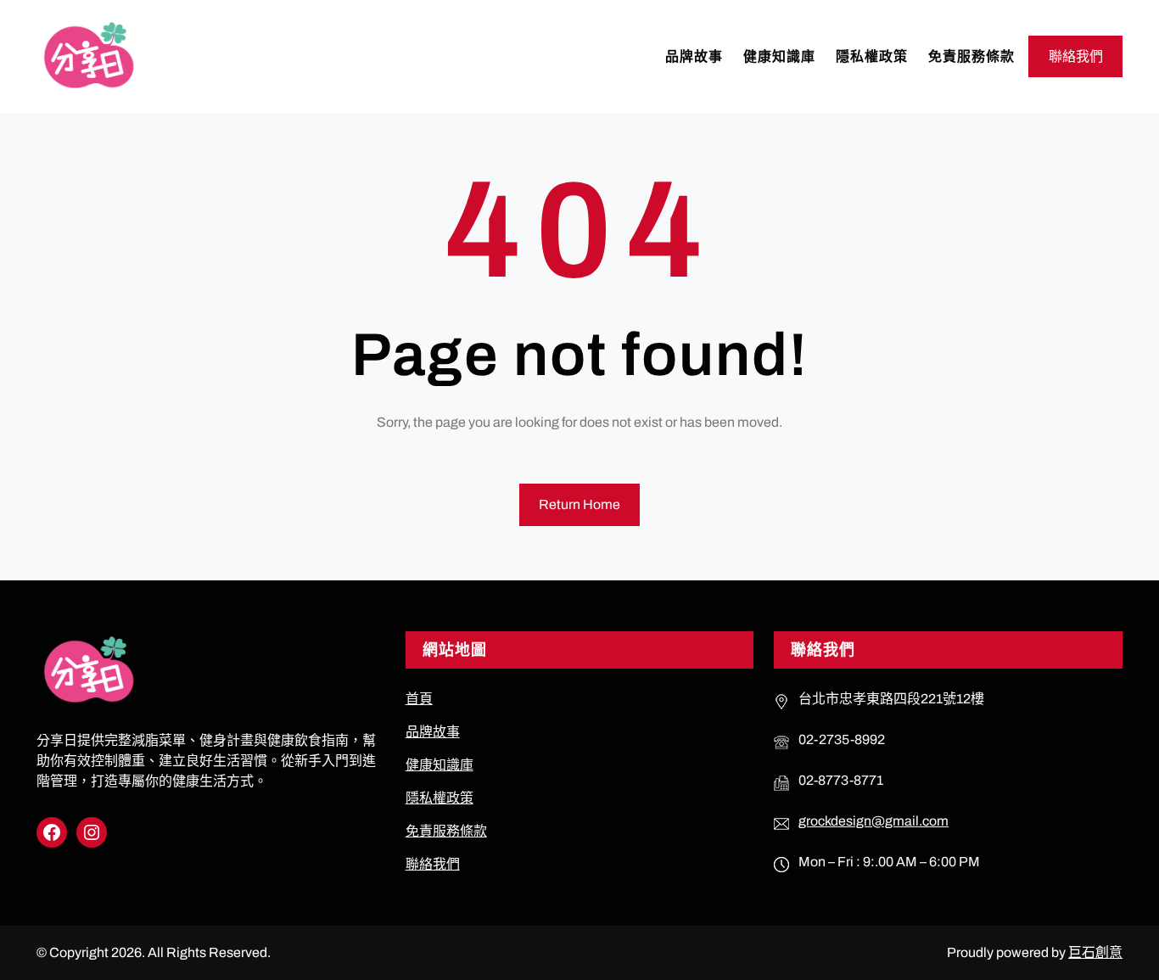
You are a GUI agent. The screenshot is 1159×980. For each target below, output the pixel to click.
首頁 (419, 699)
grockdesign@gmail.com (873, 821)
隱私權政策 (439, 798)
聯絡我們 (1076, 56)
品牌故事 (433, 732)
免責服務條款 (446, 831)
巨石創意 (1095, 952)
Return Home (579, 504)
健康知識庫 (439, 765)
